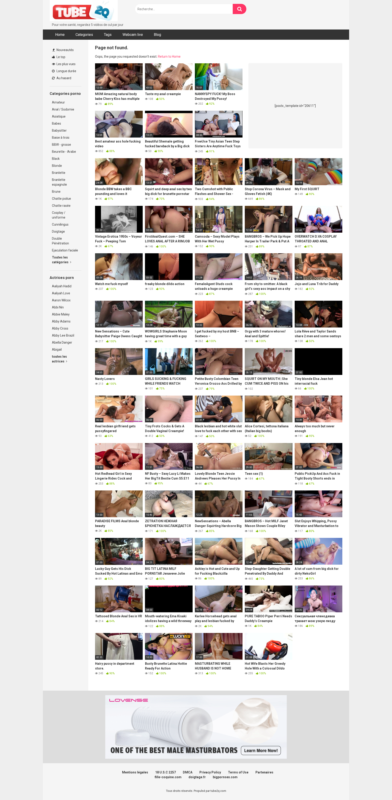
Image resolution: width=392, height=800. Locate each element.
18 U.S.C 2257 (165, 772)
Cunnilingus (60, 224)
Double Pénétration (60, 241)
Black (56, 158)
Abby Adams (61, 321)
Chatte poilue (61, 198)
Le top (60, 57)
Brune (56, 191)
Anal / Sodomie (63, 109)
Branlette (58, 173)
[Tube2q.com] (84, 11)
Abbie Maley (61, 314)
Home (60, 34)
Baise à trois (60, 137)
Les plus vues (66, 64)
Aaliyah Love (61, 293)
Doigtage (58, 231)
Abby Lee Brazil (63, 335)
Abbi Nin (58, 307)
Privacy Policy (210, 772)
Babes (56, 123)
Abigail (57, 349)
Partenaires (264, 772)
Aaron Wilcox (61, 300)
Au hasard (63, 78)
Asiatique (59, 116)
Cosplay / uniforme (58, 215)
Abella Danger (62, 342)
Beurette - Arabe (64, 151)
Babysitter (59, 130)
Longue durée (66, 71)
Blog (157, 34)
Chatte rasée (61, 205)
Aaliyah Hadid (61, 286)
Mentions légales (135, 772)
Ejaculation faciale (65, 250)
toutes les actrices (59, 359)
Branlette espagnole (59, 182)
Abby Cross (60, 328)
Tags (108, 34)
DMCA (187, 772)
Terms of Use (238, 772)
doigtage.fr (197, 777)
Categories (84, 34)
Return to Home (169, 56)
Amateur (58, 102)
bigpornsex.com (225, 777)
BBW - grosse (61, 144)
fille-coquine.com (168, 777)
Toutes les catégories (60, 260)
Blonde (57, 165)
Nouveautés (65, 50)
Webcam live (132, 34)
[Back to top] (377, 786)
